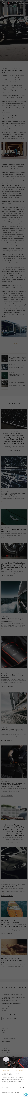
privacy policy (16, 1092)
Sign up (22, 1087)
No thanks (4, 1095)
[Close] (25, 1059)
